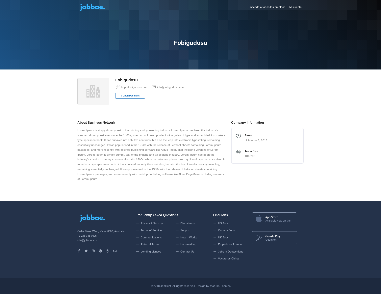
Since (248, 135)
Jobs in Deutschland (230, 251)
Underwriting (188, 244)
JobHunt (166, 285)
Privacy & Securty (152, 223)
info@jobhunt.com (87, 240)
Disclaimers (187, 223)
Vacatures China (228, 258)
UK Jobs (223, 237)
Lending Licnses (151, 251)
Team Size (251, 151)
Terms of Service (151, 230)
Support (185, 230)
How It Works (188, 237)
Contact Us (187, 251)
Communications (151, 237)
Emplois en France (230, 244)
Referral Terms (150, 244)
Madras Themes (220, 285)
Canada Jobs (226, 230)
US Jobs (223, 223)
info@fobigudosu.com (171, 87)
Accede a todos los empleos (267, 7)
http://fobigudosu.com (134, 87)
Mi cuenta (295, 7)
